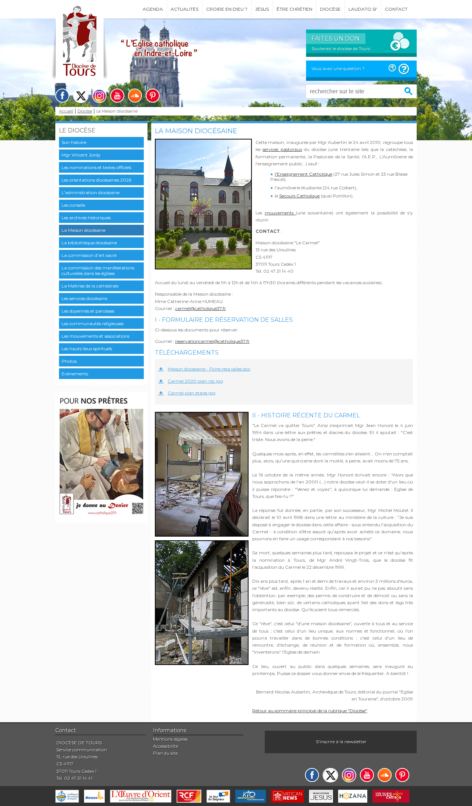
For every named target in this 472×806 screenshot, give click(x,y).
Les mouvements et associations (95, 336)
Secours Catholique (299, 196)
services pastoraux (282, 149)
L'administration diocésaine (90, 192)
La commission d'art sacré (89, 255)
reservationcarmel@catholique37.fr (212, 341)
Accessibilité (165, 746)
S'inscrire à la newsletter (341, 741)
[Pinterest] (153, 96)
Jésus (262, 9)
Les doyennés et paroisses (88, 311)
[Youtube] (117, 96)
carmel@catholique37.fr (200, 308)
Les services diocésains (84, 298)
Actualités (184, 9)
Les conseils (73, 205)
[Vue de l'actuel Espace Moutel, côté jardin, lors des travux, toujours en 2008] (202, 602)
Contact (396, 9)
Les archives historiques (86, 217)
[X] (80, 96)
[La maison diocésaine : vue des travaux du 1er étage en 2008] (202, 474)
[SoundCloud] (135, 96)
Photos (69, 361)
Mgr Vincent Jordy (81, 155)
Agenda (153, 9)
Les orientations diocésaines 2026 (96, 180)
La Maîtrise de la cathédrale (90, 286)
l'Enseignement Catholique (303, 174)
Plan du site (165, 753)
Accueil (66, 111)
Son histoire (74, 142)
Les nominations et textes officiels (96, 167)
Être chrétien (294, 9)
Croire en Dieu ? (226, 9)
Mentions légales (170, 739)
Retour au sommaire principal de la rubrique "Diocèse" (309, 710)
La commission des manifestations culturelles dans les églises (98, 270)
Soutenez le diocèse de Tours (341, 48)
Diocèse (330, 9)
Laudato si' (362, 9)
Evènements (75, 373)
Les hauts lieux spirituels (87, 348)
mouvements (280, 213)
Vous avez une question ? (338, 68)
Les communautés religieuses (93, 323)
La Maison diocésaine (83, 230)
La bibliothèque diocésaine (89, 242)
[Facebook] (62, 96)
